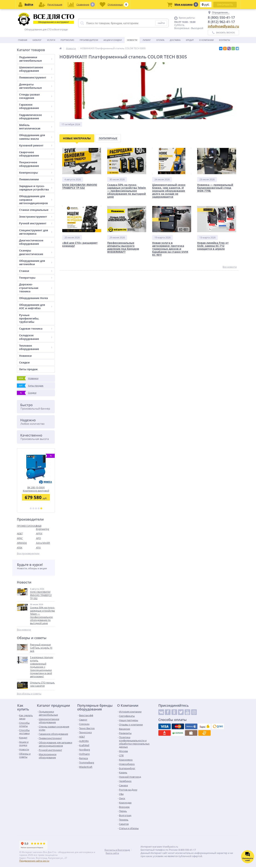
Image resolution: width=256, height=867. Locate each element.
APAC (20, 538)
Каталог (37, 40)
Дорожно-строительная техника (28, 288)
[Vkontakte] (161, 712)
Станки (24, 271)
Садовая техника (30, 328)
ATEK (19, 547)
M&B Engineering (42, 527)
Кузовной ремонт (31, 145)
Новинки (25, 355)
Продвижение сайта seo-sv (34, 860)
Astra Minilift (43, 543)
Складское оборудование (29, 337)
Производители (89, 40)
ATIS (38, 547)
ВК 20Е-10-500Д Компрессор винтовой (36, 489)
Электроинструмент (33, 216)
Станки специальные (33, 210)
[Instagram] (194, 712)
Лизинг (147, 40)
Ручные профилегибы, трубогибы (29, 318)
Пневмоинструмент (32, 77)
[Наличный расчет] (191, 733)
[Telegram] (237, 48)
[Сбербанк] (178, 733)
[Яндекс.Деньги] (204, 726)
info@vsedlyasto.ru (223, 26)
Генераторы (27, 277)
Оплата (160, 40)
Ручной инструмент (32, 223)
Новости (132, 40)
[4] (39, 508)
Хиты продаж (28, 369)
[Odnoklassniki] (174, 712)
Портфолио (67, 40)
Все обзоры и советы (29, 693)
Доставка (175, 40)
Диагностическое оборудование (31, 242)
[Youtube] (187, 712)
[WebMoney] (191, 726)
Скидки (24, 362)
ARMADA (22, 543)
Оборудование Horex (33, 298)
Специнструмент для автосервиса (33, 231)
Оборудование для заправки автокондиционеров (33, 199)
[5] (41, 508)
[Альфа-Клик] (164, 733)
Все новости (24, 629)
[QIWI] (218, 726)
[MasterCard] (178, 726)
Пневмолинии (29, 179)
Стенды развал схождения (29, 96)
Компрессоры (28, 172)
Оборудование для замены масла (32, 136)
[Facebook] (168, 712)
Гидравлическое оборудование (30, 116)
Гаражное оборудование (29, 106)
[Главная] (60, 48)
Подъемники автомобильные (30, 58)
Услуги (51, 40)
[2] (33, 508)
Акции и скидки (112, 40)
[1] (31, 508)
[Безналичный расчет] (204, 733)
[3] (36, 508)
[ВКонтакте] (220, 48)
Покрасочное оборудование (29, 163)
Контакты (224, 40)
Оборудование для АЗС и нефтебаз (32, 306)
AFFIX (39, 533)
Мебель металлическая (29, 126)
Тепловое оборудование (29, 347)
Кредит (190, 40)
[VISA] (164, 726)
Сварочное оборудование (29, 153)
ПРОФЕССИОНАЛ (26, 526)
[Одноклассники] (225, 48)
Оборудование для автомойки (32, 262)
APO (38, 538)
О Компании (206, 40)
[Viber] (229, 48)
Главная (22, 40)
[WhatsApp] (233, 48)
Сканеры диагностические (31, 252)
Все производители (28, 553)
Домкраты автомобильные (30, 86)
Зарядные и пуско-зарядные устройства (34, 187)
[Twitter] (181, 712)
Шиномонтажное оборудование (31, 69)
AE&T (20, 533)
